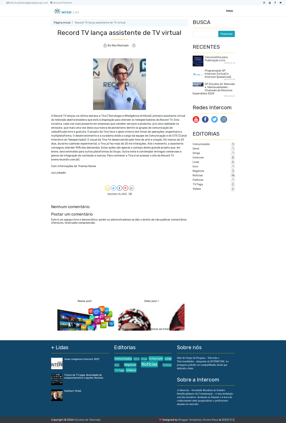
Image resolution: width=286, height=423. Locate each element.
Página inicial (62, 22)
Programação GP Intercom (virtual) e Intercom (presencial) (218, 73)
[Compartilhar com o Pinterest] (125, 188)
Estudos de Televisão (87, 419)
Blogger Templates (190, 419)
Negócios (198, 171)
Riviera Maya (210, 419)
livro (195, 166)
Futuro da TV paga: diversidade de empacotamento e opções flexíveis (83, 376)
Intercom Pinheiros (62, 2)
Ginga (196, 153)
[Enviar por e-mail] (107, 188)
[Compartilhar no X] (113, 188)
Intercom (198, 157)
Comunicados (201, 144)
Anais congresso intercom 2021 (81, 359)
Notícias (198, 175)
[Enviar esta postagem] (129, 193)
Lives (196, 162)
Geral (196, 148)
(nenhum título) (72, 391)
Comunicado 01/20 (84, 329)
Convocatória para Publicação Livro (216, 59)
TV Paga (198, 184)
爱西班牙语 (228, 419)
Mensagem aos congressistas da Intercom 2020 (151, 329)
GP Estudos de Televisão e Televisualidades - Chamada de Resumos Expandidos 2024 (214, 88)
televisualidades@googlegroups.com (28, 2)
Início (229, 10)
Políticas (198, 179)
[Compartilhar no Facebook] (119, 188)
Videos (197, 188)
